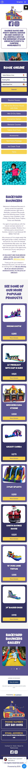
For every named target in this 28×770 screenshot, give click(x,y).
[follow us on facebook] (11, 23)
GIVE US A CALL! (19, 259)
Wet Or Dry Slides (14, 114)
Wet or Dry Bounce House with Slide (14, 107)
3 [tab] (16, 668)
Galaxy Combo (14, 447)
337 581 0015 (14, 725)
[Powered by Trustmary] (14, 695)
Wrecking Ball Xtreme (14, 407)
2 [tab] (14, 668)
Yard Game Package (14, 141)
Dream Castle (14, 326)
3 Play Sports (14, 487)
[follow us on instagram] (16, 23)
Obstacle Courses (14, 124)
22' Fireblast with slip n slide (14, 366)
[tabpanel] (14, 656)
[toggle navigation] (25, 2)
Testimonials (14, 748)
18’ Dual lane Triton (14, 567)
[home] (2, 2)
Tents (14, 152)
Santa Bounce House (14, 527)
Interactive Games (14, 119)
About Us (20, 746)
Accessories (14, 135)
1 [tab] (11, 668)
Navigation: (20, 2)
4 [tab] (19, 668)
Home (14, 746)
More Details (14, 338)
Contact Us (8, 746)
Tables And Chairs (14, 130)
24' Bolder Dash (14, 608)
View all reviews (14, 682)
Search (14, 89)
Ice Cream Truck (14, 146)
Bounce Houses (14, 100)
